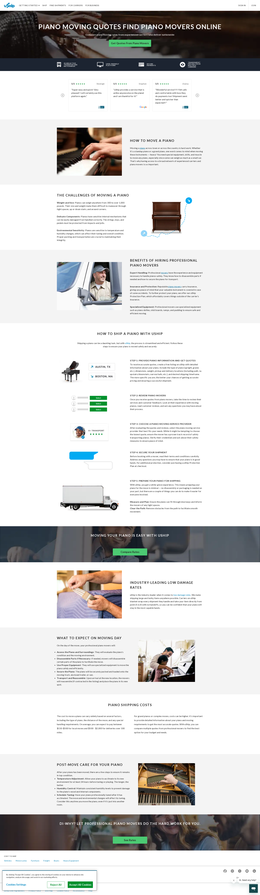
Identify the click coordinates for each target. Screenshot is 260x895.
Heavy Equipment (71, 861)
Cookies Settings (16, 884)
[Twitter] (239, 871)
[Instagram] (232, 871)
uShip (127, 343)
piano (142, 148)
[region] (49, 880)
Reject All (56, 884)
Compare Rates (130, 551)
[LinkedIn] (254, 871)
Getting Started (28, 5)
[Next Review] (197, 95)
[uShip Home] (9, 5)
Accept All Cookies (80, 884)
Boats (56, 861)
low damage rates (182, 595)
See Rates (130, 840)
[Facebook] (225, 871)
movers (164, 272)
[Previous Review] (62, 95)
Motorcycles (21, 861)
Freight (46, 861)
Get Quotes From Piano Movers (130, 43)
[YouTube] (247, 871)
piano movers (174, 286)
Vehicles (8, 861)
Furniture (35, 861)
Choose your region (245, 877)
